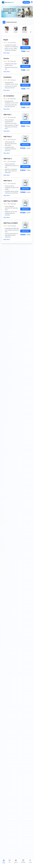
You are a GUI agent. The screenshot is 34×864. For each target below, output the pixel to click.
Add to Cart (25, 47)
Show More (6, 53)
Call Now (26, 2)
